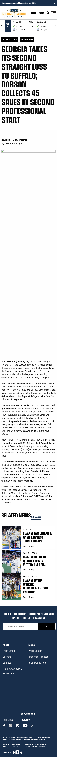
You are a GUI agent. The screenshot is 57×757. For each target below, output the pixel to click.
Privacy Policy (6, 745)
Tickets (33, 12)
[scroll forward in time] (54, 26)
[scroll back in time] (2, 26)
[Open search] (48, 12)
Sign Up (46, 626)
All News (36, 517)
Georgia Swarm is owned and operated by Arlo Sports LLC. (36, 745)
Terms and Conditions (16, 745)
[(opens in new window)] (4, 725)
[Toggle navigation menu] (53, 13)
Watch (41, 12)
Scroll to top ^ (29, 713)
